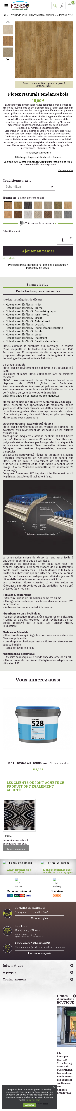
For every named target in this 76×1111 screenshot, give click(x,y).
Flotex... (7, 835)
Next (8, 60)
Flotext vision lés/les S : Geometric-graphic (31, 311)
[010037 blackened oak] (28, 205)
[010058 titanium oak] (28, 214)
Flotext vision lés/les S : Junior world (27, 314)
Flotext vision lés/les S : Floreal (24, 308)
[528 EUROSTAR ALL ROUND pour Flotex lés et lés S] (38, 723)
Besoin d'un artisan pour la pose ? (44, 84)
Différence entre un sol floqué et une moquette (31, 395)
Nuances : (23, 198)
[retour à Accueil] (5, 15)
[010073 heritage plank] (58, 214)
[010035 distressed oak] (8, 205)
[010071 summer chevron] (38, 214)
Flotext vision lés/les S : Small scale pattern (32, 341)
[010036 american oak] (18, 205)
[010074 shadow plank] (68, 214)
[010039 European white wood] (48, 205)
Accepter (29, 1105)
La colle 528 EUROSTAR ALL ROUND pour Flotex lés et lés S (38, 161)
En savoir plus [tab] (37, 284)
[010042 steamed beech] (8, 214)
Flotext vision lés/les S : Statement (26, 338)
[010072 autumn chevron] (48, 214)
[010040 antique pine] (58, 205)
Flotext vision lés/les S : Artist (23, 304)
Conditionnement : (17, 180)
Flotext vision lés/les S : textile (24, 331)
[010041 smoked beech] (68, 205)
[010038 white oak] (38, 205)
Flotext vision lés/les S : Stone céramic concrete (34, 328)
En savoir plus (65, 170)
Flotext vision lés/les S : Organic (25, 324)
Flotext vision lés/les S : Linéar (24, 318)
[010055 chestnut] (18, 214)
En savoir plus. (33, 1100)
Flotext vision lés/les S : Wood (24, 334)
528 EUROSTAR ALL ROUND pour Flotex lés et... (38, 763)
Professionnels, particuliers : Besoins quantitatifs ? (38, 266)
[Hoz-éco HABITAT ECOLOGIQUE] (20, 5)
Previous (8, 22)
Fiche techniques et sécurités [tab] (38, 291)
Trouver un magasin (39, 953)
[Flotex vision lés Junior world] (19, 815)
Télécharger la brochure (38, 152)
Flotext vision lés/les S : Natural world (28, 321)
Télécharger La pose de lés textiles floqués (38, 157)
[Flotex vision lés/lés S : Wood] (8, 30)
